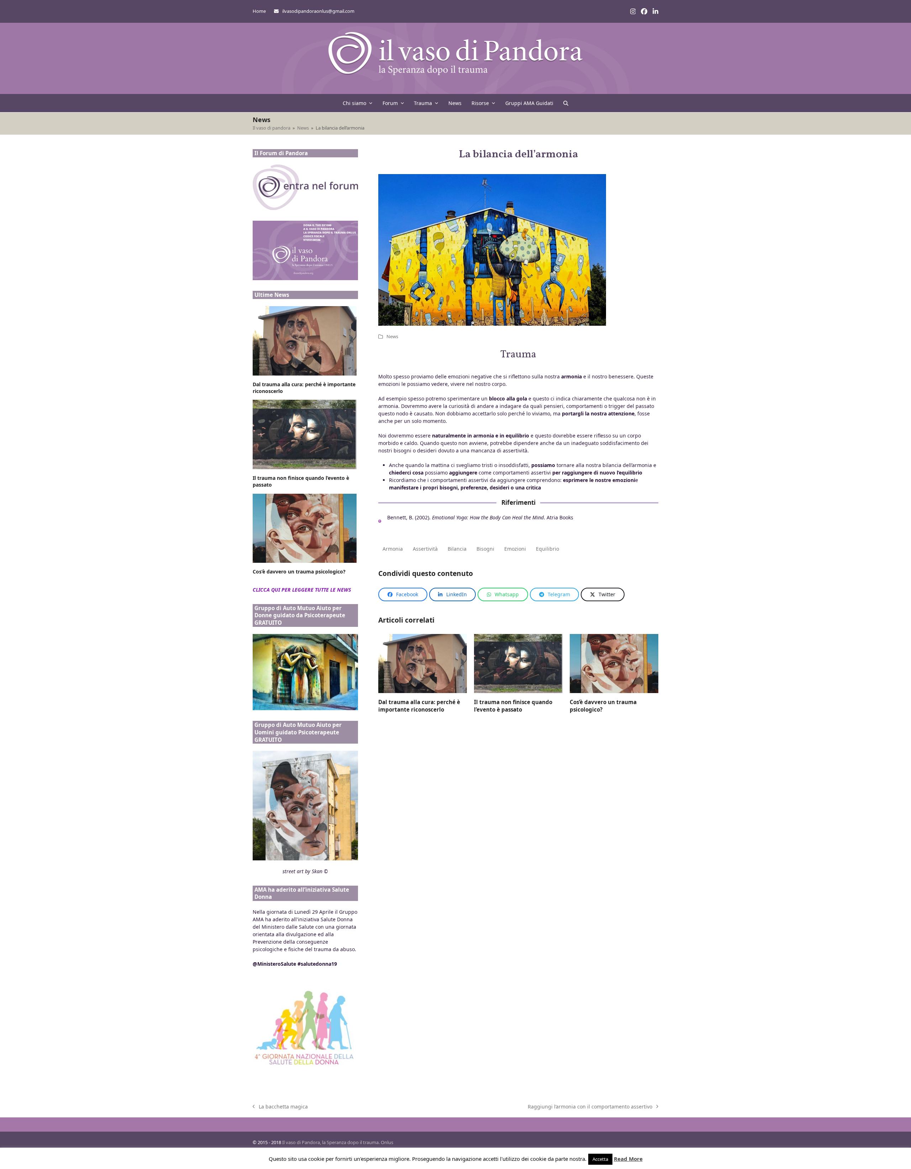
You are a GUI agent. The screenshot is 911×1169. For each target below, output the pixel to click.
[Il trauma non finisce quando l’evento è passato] (518, 663)
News (392, 336)
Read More (628, 1158)
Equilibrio (547, 548)
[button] (566, 103)
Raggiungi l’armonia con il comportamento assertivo (590, 1106)
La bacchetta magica (280, 1106)
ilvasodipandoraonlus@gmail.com (318, 11)
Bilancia (457, 548)
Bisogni (485, 548)
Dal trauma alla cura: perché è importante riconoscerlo (419, 705)
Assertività (425, 548)
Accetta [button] (600, 1159)
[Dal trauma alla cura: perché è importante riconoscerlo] (422, 663)
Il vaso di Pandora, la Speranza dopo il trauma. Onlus (337, 1142)
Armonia (393, 548)
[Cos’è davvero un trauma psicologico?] (614, 663)
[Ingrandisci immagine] (492, 269)
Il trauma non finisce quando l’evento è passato (513, 705)
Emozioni (515, 548)
